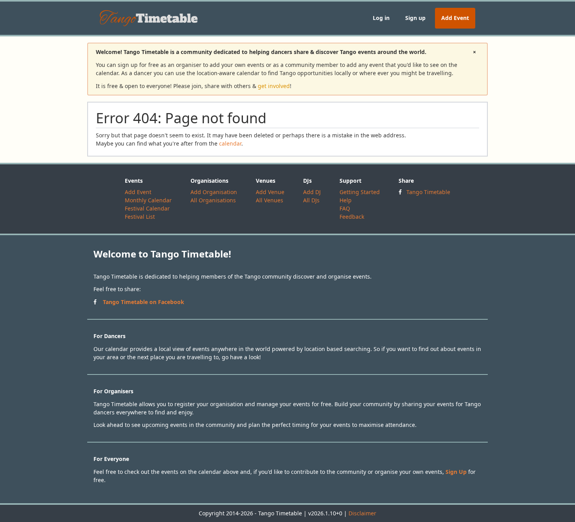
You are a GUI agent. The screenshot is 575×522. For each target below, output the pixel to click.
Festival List (140, 216)
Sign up (415, 18)
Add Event (455, 18)
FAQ (345, 208)
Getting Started (360, 192)
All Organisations (213, 200)
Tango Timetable (428, 192)
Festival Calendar (147, 208)
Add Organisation (213, 192)
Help (346, 200)
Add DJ (312, 192)
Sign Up (456, 471)
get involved (274, 86)
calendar (230, 143)
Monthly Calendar (148, 200)
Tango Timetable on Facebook (143, 302)
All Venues (269, 200)
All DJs (311, 200)
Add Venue (270, 192)
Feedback (352, 216)
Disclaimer (362, 513)
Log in (381, 18)
